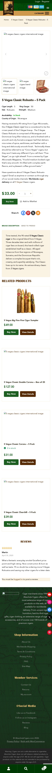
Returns (26, 689)
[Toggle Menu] (47, 13)
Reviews (26, 722)
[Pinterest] (28, 213)
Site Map (26, 666)
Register (45, 1)
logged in (18, 579)
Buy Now (10, 201)
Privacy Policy (26, 656)
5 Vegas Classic (17, 20)
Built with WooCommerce (33, 741)
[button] (28, 201)
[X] (33, 213)
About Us (26, 642)
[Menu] (47, 8)
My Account (8, 768)
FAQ (26, 661)
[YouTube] (49, 594)
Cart (40, 766)
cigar (41, 179)
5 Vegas (18, 182)
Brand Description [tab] (10, 226)
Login (37, 1)
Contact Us (26, 684)
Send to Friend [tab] (28, 226)
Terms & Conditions (26, 651)
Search (26, 768)
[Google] (49, 625)
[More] (38, 213)
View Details (28, 332)
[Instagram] (49, 602)
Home (6, 20)
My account (26, 694)
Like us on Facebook (26, 713)
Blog (26, 727)
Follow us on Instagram (26, 717)
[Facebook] (23, 213)
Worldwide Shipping (26, 646)
